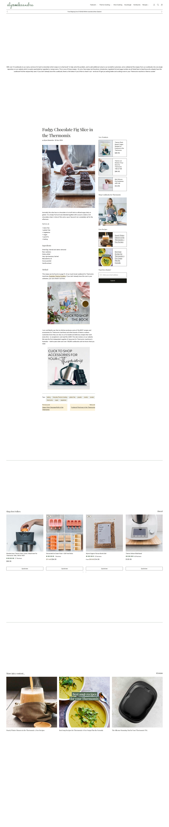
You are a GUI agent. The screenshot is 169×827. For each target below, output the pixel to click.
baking (49, 397)
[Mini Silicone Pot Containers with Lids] (106, 184)
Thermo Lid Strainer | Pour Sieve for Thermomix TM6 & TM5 (119, 165)
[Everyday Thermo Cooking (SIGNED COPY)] (24, 533)
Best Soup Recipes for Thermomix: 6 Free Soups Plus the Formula (119, 257)
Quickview (25, 568)
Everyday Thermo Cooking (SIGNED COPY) (19, 553)
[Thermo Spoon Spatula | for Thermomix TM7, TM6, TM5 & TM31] (64, 533)
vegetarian (63, 400)
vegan (56, 400)
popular (79, 397)
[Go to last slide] (7, 12)
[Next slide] (162, 12)
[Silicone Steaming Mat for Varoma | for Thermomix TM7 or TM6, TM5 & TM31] (144, 533)
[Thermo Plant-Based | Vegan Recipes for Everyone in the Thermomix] (106, 148)
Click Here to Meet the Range (91, 11)
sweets (92, 397)
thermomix (50, 400)
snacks (86, 397)
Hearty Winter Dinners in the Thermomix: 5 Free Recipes (119, 238)
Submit (112, 280)
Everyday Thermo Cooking (57, 276)
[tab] (85, 572)
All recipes (159, 673)
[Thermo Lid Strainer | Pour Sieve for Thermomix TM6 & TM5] (106, 167)
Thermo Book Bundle (92, 553)
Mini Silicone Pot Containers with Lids (119, 181)
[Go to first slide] (162, 544)
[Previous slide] (7, 544)
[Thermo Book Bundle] (104, 533)
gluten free (72, 397)
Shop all (160, 511)
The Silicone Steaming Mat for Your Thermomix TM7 (129, 730)
